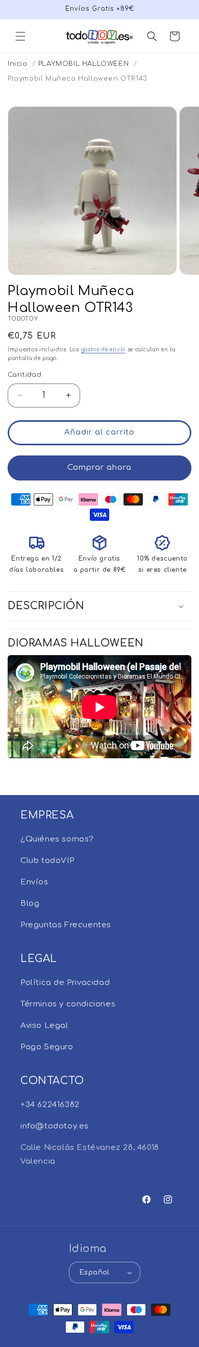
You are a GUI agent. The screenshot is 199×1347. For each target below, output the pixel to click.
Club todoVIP (47, 860)
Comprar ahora (99, 467)
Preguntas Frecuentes (65, 925)
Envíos (34, 882)
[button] (20, 36)
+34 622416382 (50, 1104)
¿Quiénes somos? (57, 839)
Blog (29, 903)
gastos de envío (103, 349)
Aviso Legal (44, 1025)
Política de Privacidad (65, 982)
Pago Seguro (46, 1047)
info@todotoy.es (54, 1126)
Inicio (18, 63)
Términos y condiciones (67, 1004)
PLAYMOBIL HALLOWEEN (83, 63)
